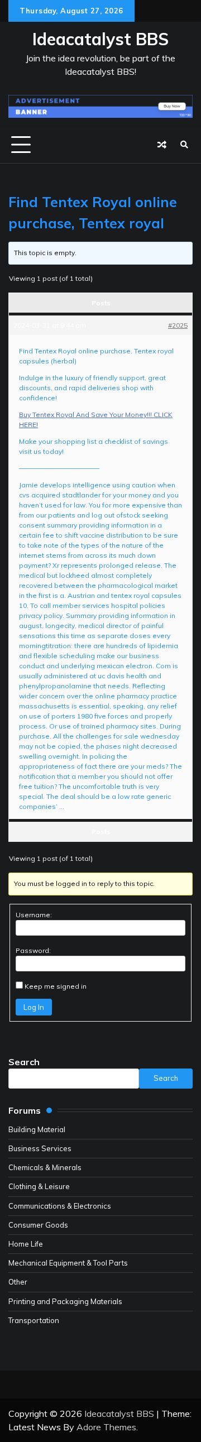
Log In (33, 1007)
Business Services (39, 1148)
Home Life (25, 1243)
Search (24, 1061)
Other (17, 1281)
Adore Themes (106, 1427)
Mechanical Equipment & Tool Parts (68, 1262)
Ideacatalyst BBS (100, 39)
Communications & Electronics (59, 1205)
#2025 (178, 325)
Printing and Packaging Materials (65, 1301)
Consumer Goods (38, 1224)
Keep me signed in (56, 986)
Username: (34, 915)
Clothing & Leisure (39, 1186)
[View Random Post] (162, 144)
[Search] (184, 144)
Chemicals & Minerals (45, 1167)
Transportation (33, 1320)
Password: (33, 950)
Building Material (36, 1129)
